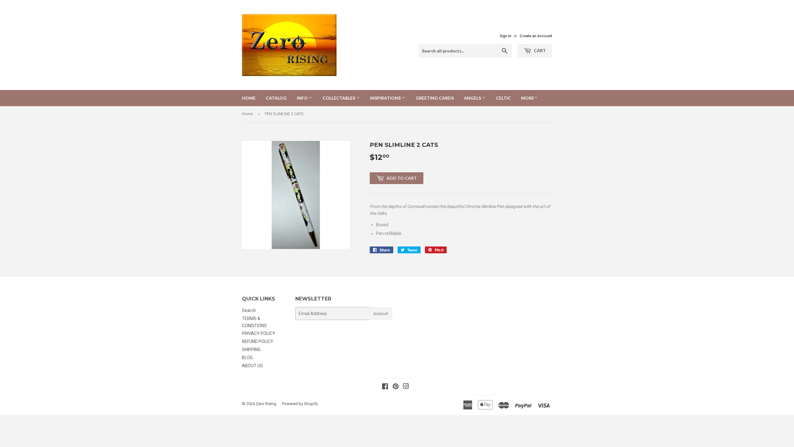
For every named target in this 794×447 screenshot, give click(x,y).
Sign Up (380, 313)
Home (249, 98)
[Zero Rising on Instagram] (406, 387)
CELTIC (503, 98)
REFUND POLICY (257, 341)
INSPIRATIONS (386, 98)
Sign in (505, 36)
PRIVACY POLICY (258, 333)
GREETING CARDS (435, 98)
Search (249, 310)
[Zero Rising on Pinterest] (395, 387)
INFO (303, 98)
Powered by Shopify (300, 403)
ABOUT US (252, 365)
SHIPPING (251, 349)
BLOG (247, 357)
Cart (539, 50)
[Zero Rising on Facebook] (385, 387)
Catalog (276, 98)
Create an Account (536, 36)
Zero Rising (266, 403)
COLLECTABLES (339, 98)
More (527, 98)
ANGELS (473, 98)
